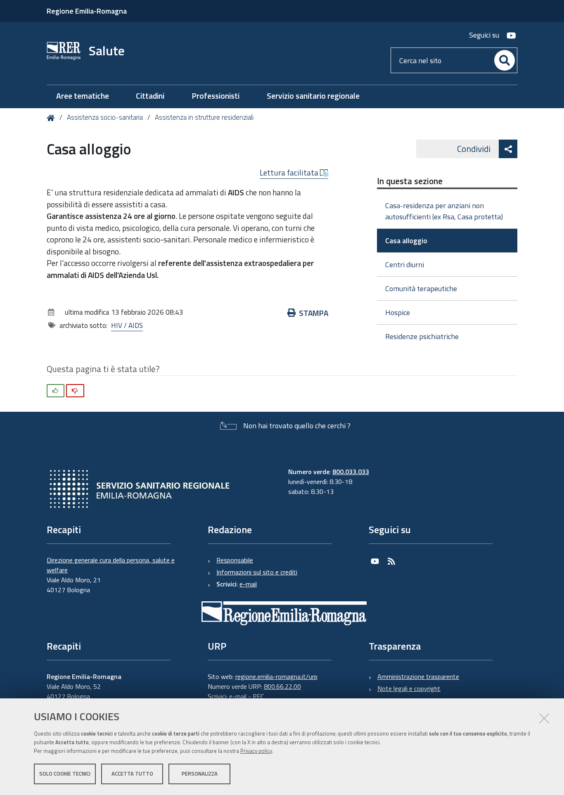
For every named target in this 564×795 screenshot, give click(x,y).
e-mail (248, 584)
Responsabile (234, 560)
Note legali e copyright (409, 688)
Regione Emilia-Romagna (87, 11)
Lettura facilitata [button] (290, 172)
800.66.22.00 (282, 686)
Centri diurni (404, 264)
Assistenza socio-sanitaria (105, 117)
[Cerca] (504, 60)
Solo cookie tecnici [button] (64, 773)
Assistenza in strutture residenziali (204, 117)
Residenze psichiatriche (422, 336)
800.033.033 (350, 472)
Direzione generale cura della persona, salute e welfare (111, 565)
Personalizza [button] (200, 773)
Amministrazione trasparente (418, 676)
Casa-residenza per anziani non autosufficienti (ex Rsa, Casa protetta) (444, 211)
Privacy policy (256, 751)
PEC (258, 696)
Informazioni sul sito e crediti (256, 572)
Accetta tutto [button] (132, 773)
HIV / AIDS (127, 325)
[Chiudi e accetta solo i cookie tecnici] (544, 718)
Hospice (397, 312)
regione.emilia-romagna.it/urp (276, 676)
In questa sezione (410, 180)
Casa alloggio (406, 240)
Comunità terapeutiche (421, 288)
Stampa (313, 313)
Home (52, 117)
